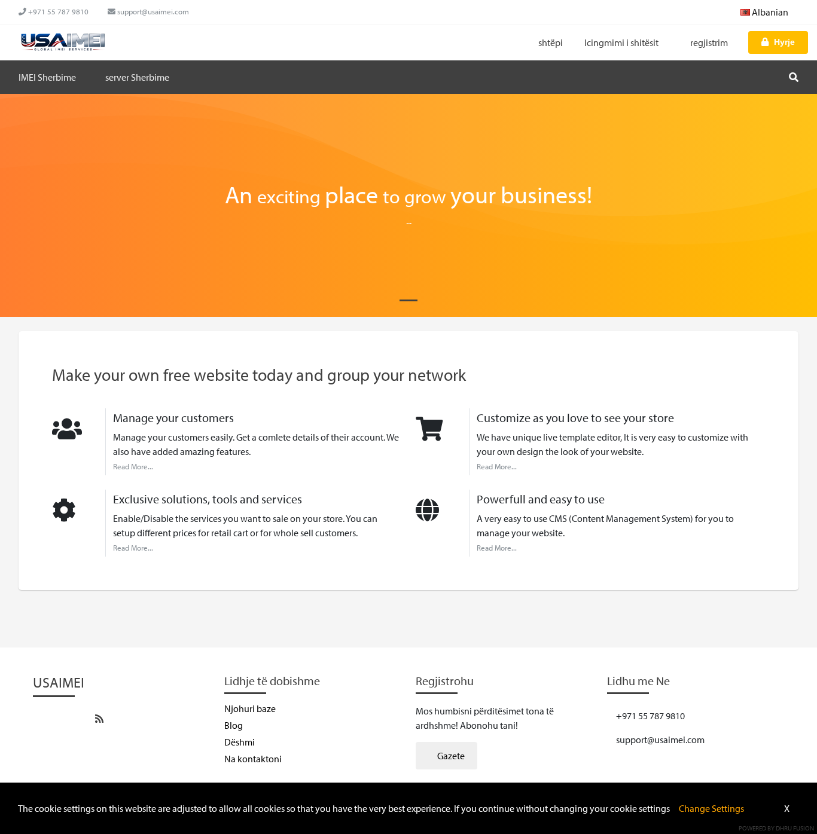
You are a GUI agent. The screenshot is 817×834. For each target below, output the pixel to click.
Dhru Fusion (795, 828)
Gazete (450, 756)
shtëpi (550, 42)
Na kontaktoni (253, 759)
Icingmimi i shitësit (622, 42)
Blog (233, 725)
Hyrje (784, 42)
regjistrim (709, 42)
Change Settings (711, 808)
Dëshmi (239, 742)
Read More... (133, 466)
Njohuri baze (250, 708)
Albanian (770, 12)
